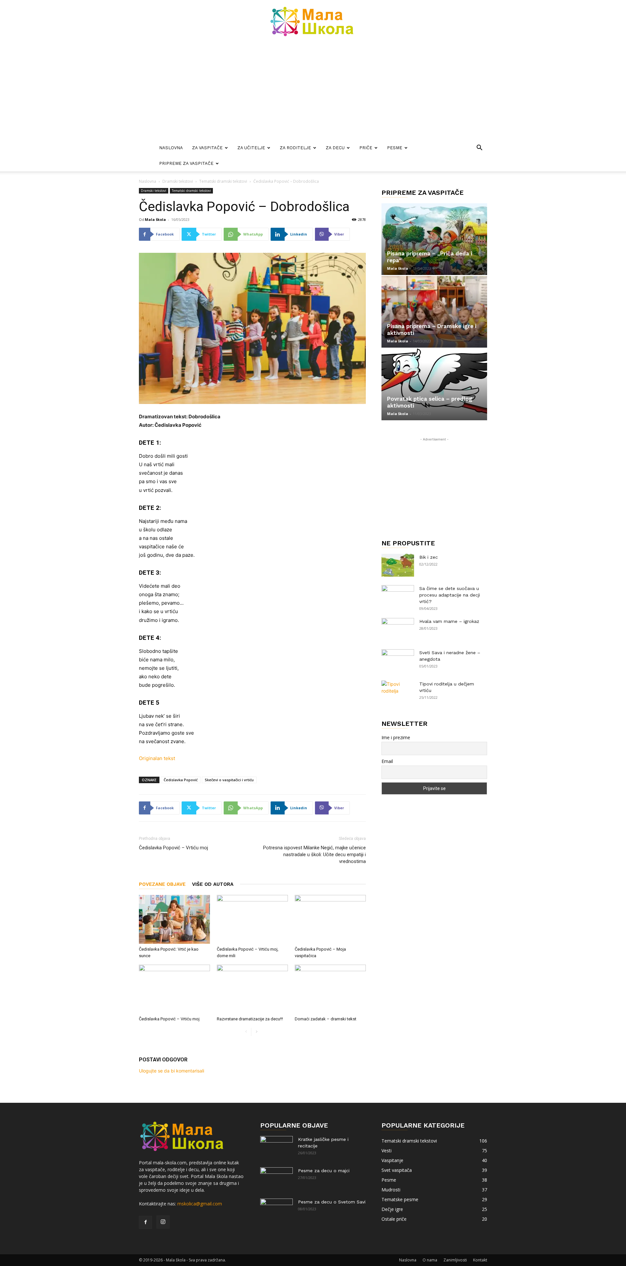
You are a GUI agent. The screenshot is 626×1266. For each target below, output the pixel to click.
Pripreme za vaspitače (186, 163)
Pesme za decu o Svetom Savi (331, 1201)
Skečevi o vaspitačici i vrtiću (229, 779)
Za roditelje (295, 147)
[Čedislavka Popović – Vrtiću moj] (174, 989)
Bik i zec (428, 557)
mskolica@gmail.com (199, 1204)
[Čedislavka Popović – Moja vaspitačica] (330, 919)
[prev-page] (246, 1032)
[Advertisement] (313, 91)
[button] (479, 148)
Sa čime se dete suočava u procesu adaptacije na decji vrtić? (449, 595)
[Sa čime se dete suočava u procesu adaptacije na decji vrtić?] (397, 596)
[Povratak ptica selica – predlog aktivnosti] (434, 384)
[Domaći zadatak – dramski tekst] (330, 989)
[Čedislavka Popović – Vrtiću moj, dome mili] (252, 919)
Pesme (394, 147)
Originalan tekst (157, 758)
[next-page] (256, 1032)
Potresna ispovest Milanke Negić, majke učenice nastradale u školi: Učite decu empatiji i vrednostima (314, 854)
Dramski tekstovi (177, 181)
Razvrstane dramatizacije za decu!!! (250, 1018)
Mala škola (155, 219)
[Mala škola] (313, 21)
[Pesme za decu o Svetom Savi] (276, 1210)
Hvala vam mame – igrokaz (449, 621)
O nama (430, 1260)
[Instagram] (163, 1222)
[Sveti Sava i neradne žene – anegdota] (397, 660)
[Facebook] (145, 1222)
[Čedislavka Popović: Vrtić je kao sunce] (174, 919)
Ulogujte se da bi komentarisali (171, 1070)
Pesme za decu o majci (324, 1170)
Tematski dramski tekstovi (223, 181)
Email (387, 761)
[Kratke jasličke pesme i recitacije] (276, 1147)
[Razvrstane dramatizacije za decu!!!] (252, 989)
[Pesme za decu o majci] (276, 1178)
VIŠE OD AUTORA (212, 884)
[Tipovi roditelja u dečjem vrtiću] (397, 692)
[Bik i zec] (397, 565)
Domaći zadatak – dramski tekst (325, 1018)
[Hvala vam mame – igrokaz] (397, 629)
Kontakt (480, 1260)
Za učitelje (251, 147)
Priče (365, 147)
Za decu (335, 147)
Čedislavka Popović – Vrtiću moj (173, 848)
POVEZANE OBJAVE (162, 884)
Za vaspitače (207, 147)
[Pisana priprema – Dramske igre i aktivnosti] (434, 312)
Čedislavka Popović (181, 779)
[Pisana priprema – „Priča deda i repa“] (434, 239)
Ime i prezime (395, 737)
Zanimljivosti (455, 1260)
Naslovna (171, 147)
